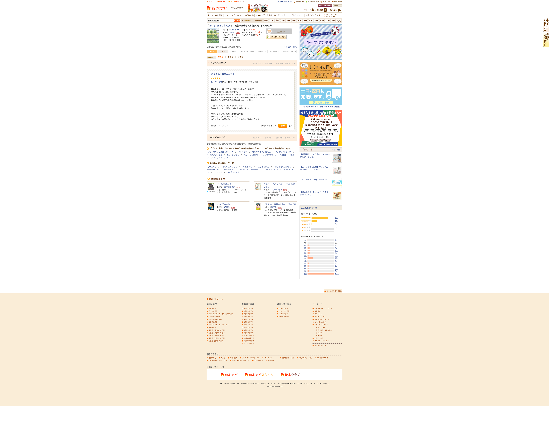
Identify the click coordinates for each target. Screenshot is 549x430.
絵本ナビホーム (216, 299)
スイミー (218, 172)
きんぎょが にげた (283, 152)
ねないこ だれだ (251, 155)
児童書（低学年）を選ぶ (216, 330)
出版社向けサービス (305, 358)
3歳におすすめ (248, 316)
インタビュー (320, 327)
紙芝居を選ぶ (213, 322)
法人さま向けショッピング (240, 360)
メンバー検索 (319, 338)
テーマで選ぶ (283, 308)
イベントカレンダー (321, 322)
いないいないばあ (214, 155)
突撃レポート (320, 333)
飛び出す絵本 (233, 172)
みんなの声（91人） (309, 208)
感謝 (283, 125)
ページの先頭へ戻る (334, 291)
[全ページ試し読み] (546, 30)
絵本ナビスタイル (320, 345)
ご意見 (223, 358)
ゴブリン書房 (276, 190)
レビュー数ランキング (322, 319)
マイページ (268, 358)
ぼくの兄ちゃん (223, 204)
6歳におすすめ (248, 324)
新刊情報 (317, 311)
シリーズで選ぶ (284, 311)
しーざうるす (216, 82)
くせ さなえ (235, 30)
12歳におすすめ (249, 341)
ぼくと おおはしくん (220, 25)
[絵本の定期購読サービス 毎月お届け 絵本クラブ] (239, 1)
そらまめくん (212, 169)
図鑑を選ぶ (212, 327)
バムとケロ (247, 167)
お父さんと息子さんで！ (223, 74)
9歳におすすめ (248, 333)
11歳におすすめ (249, 338)
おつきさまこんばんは (261, 152)
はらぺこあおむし (229, 167)
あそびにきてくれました (324, 330)
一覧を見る (336, 149)
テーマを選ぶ (213, 311)
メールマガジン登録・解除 (250, 358)
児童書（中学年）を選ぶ (216, 333)
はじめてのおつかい (283, 167)
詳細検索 (247, 20)
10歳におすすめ (249, 335)
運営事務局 (212, 358)
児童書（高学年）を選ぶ (216, 335)
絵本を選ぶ (212, 308)
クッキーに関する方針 (284, 1)
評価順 (240, 57)
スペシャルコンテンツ (322, 324)
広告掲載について (322, 358)
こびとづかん (263, 167)
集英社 (274, 207)
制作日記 (319, 335)
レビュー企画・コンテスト (323, 308)
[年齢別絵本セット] (546, 45)
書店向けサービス (288, 358)
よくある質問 (258, 360)
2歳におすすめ (248, 314)
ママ (223, 51)
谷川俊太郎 (228, 169)
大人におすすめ (249, 343)
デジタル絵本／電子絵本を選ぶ (219, 324)
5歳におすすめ (248, 322)
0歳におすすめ (248, 308)
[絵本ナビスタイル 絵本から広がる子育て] (224, 1)
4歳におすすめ (248, 319)
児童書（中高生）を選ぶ (216, 338)
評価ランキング (320, 316)
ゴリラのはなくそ (224, 184)
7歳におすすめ (248, 327)
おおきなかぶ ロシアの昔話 (274, 155)
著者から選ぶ (283, 314)
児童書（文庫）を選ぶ (216, 341)
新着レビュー (319, 314)
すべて (212, 51)
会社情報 (271, 360)
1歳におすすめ (248, 311)
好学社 (227, 207)
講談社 (232, 32)
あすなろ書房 (229, 187)
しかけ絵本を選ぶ (214, 316)
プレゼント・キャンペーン (323, 341)
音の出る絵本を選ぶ (215, 319)
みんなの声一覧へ (289, 47)
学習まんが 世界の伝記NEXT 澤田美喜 (280, 204)
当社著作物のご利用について (218, 360)
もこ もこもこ (233, 155)
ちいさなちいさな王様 (248, 169)
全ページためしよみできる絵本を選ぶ (221, 314)
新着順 (230, 57)
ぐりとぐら (242, 152)
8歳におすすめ (248, 330)
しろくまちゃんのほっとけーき (220, 152)
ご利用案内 (233, 358)
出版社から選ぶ (284, 316)
